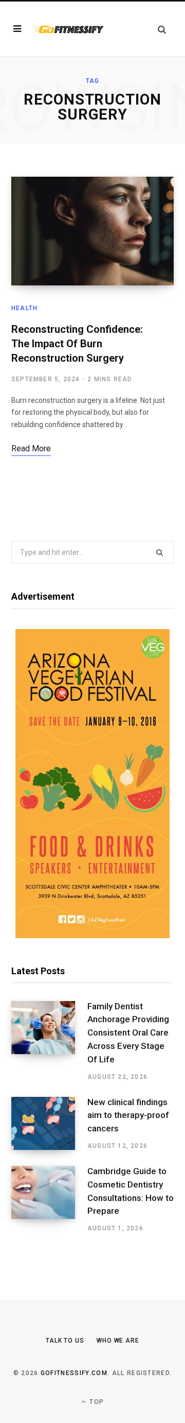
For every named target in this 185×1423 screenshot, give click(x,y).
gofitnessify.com (74, 1373)
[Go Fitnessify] (69, 29)
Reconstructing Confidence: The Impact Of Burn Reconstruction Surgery (77, 343)
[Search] (162, 29)
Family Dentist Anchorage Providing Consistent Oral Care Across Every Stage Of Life (128, 1032)
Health (24, 308)
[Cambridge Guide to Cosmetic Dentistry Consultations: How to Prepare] (49, 1199)
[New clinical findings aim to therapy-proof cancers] (49, 1123)
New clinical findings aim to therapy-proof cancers (128, 1115)
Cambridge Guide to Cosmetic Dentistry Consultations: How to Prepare (130, 1191)
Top (95, 1401)
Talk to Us (65, 1340)
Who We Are (118, 1340)
